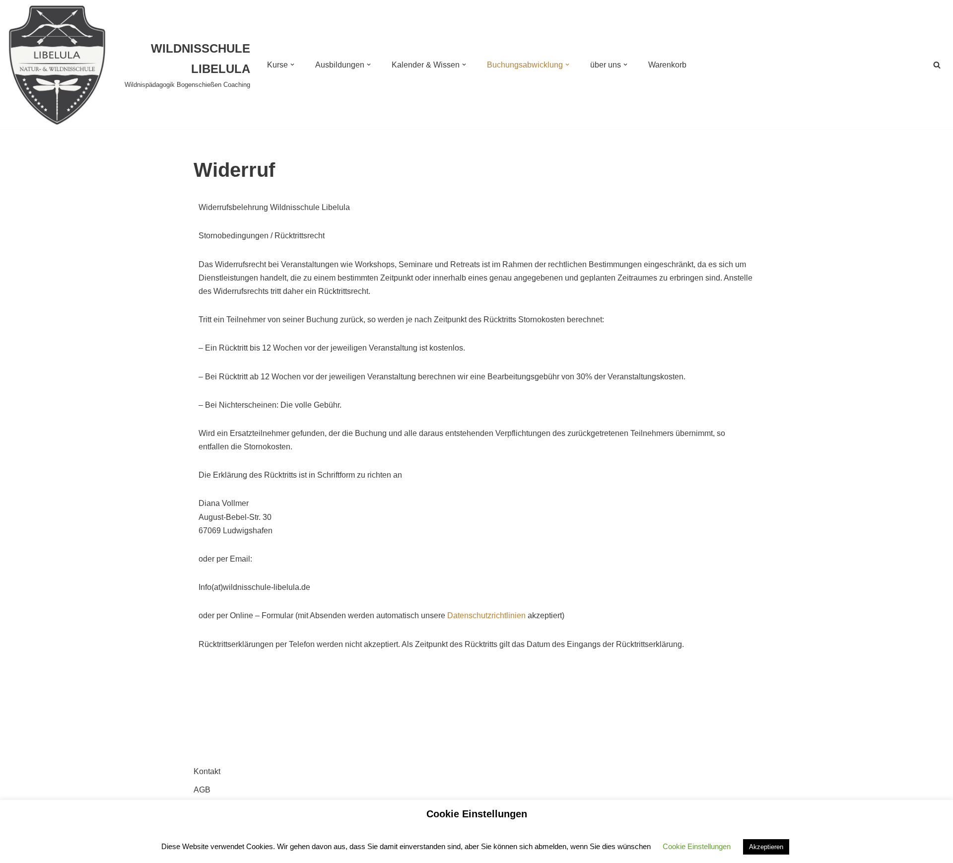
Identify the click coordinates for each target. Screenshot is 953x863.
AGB (202, 790)
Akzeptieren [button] (766, 847)
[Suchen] (937, 65)
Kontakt (207, 771)
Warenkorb (667, 65)
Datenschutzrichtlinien (486, 615)
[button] (292, 65)
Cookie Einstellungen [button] (697, 846)
